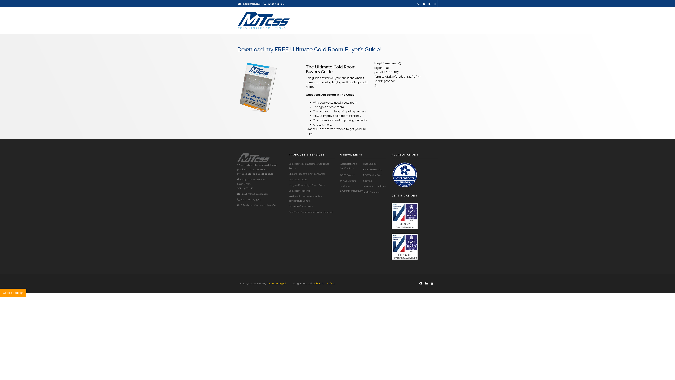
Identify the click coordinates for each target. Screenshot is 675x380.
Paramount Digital (276, 283)
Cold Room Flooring (299, 190)
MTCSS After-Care (372, 175)
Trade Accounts (371, 192)
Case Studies (369, 164)
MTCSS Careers (348, 180)
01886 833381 (275, 3)
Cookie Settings (13, 292)
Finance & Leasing (372, 169)
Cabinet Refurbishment (301, 206)
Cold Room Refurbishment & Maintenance (311, 212)
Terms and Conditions (374, 186)
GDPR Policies (347, 175)
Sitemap (367, 180)
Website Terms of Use (324, 283)
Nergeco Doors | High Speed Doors (307, 185)
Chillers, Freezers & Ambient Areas (307, 174)
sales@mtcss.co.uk (251, 3)
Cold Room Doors (298, 179)
